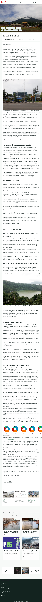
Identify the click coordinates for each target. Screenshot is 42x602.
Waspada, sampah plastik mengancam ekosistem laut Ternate (7, 499)
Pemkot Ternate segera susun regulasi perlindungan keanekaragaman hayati (33, 499)
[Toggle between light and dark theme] (35, 2)
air (2, 30)
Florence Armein (8, 39)
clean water (9, 30)
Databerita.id (24, 46)
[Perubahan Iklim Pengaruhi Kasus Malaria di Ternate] (20, 494)
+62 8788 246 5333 (6, 591)
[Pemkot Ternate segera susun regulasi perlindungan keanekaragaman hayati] (33, 494)
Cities (5, 30)
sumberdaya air (15, 30)
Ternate (20, 30)
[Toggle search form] (32, 2)
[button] (39, 2)
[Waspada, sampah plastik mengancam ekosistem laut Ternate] (8, 494)
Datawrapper (11, 439)
